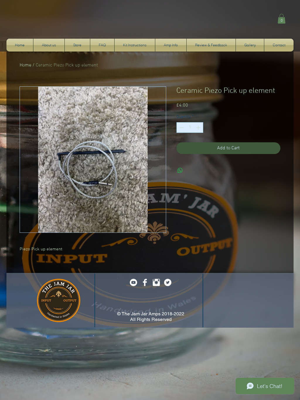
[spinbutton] (190, 127)
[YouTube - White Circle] (133, 282)
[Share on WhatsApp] (180, 170)
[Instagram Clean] (156, 282)
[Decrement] (181, 127)
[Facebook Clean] (145, 282)
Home (25, 65)
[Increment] (198, 127)
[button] (281, 18)
